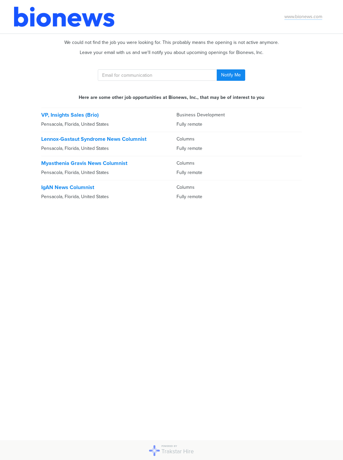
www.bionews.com (303, 16)
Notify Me (231, 75)
